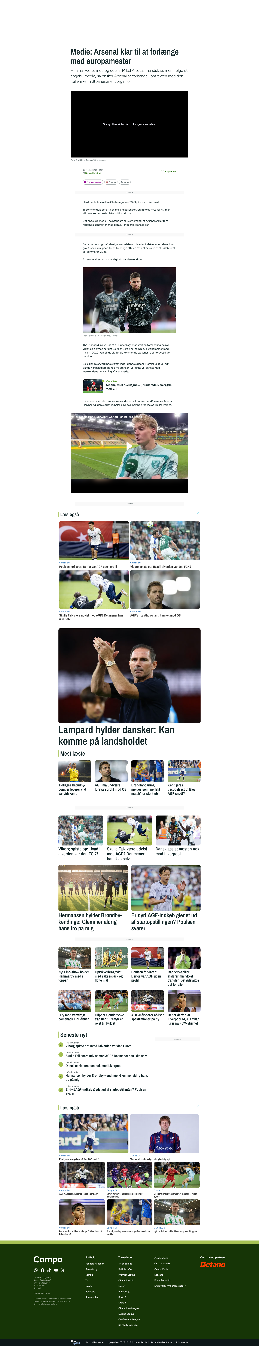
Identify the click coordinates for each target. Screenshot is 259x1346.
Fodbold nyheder (94, 1263)
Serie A (122, 1297)
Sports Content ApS (42, 1280)
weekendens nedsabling (97, 371)
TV (86, 1280)
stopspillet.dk (140, 1342)
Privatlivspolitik (162, 1280)
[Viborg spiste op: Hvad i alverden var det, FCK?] (80, 830)
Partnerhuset (50, 1301)
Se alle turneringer (128, 1325)
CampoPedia (161, 1269)
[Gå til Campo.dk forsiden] (48, 1263)
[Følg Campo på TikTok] (49, 1270)
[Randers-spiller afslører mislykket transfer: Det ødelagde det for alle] (184, 958)
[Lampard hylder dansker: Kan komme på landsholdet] (129, 675)
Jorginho (125, 182)
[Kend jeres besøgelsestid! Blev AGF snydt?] (184, 771)
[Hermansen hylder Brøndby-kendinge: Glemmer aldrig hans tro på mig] (93, 888)
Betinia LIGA (125, 1269)
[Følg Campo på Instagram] (36, 1270)
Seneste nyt (91, 1269)
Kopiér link (170, 171)
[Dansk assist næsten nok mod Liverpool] (178, 830)
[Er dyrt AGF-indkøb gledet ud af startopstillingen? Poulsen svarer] (166, 888)
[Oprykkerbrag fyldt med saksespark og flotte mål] (111, 958)
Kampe (89, 1274)
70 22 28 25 (125, 1342)
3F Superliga (125, 1263)
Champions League (128, 1308)
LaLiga (121, 1286)
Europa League (126, 1313)
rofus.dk (168, 1342)
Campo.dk (38, 1277)
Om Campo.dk (162, 1263)
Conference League (129, 1319)
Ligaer (88, 1286)
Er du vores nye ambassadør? (170, 1285)
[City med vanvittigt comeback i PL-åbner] (74, 1001)
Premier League (94, 182)
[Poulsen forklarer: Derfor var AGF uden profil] (147, 958)
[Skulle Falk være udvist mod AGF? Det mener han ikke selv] (129, 830)
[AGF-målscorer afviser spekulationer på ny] (147, 1001)
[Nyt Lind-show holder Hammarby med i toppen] (74, 958)
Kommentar (91, 1297)
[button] (129, 446)
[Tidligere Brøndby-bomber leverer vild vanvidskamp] (74, 771)
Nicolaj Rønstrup (93, 173)
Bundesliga (124, 1291)
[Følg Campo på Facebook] (42, 1270)
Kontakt (158, 1274)
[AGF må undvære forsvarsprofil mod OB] (111, 771)
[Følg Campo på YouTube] (56, 1270)
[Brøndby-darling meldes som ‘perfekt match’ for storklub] (147, 771)
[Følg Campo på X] (63, 1270)
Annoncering (161, 1258)
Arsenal (112, 182)
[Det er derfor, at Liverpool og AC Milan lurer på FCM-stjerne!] (184, 1001)
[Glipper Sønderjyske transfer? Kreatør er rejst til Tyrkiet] (111, 1001)
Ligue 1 (122, 1302)
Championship (126, 1280)
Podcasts (90, 1291)
